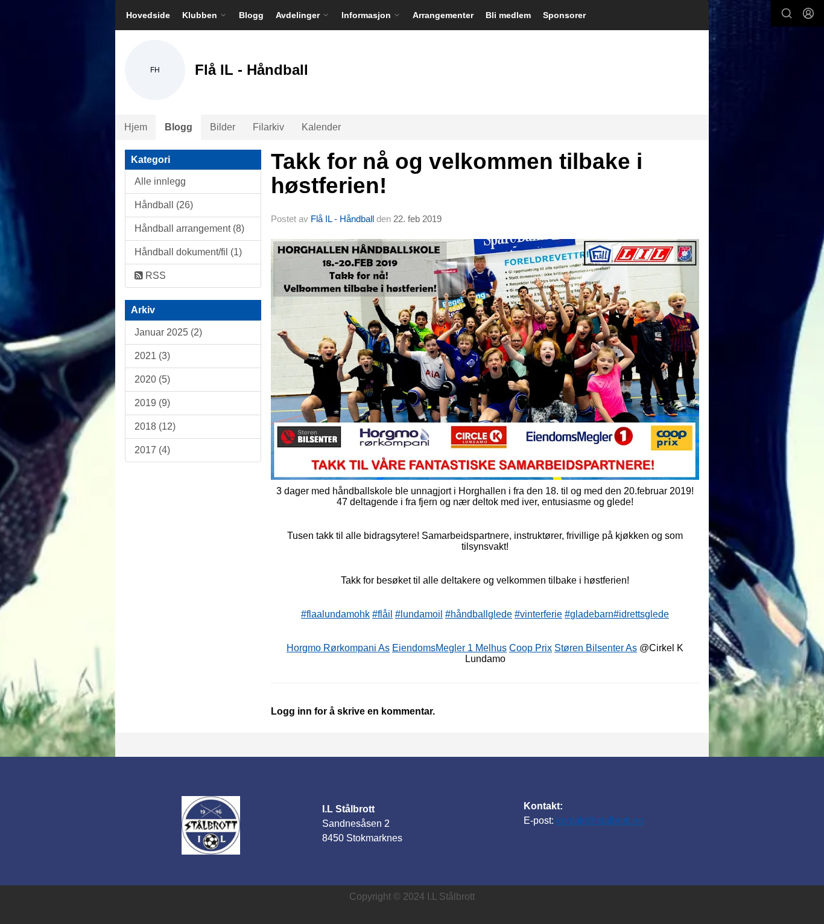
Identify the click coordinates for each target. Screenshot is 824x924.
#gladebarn (589, 614)
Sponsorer (564, 15)
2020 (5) (152, 379)
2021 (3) (152, 356)
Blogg (251, 15)
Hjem (135, 127)
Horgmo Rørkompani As (338, 648)
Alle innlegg (160, 181)
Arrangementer (443, 15)
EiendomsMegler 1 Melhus (449, 648)
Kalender (321, 127)
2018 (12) (155, 426)
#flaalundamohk (335, 614)
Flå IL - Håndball (342, 219)
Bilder (222, 127)
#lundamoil (419, 614)
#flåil (382, 614)
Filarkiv (268, 127)
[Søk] (786, 13)
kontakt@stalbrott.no (600, 820)
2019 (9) (152, 403)
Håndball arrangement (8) (189, 228)
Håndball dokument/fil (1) (188, 252)
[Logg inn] (808, 13)
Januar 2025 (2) (168, 332)
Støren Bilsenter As (595, 648)
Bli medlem (508, 15)
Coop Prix (530, 648)
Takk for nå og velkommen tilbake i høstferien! (456, 174)
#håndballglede (478, 614)
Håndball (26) (164, 205)
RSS (154, 275)
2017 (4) (152, 450)
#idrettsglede (641, 614)
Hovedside (148, 15)
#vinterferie (538, 614)
